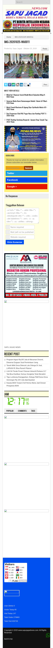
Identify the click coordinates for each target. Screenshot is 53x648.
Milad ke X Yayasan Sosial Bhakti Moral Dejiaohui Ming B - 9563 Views (26, 96)
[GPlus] (43, 644)
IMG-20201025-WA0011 (17, 42)
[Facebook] (39, 644)
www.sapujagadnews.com (28, 630)
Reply (45, 49)
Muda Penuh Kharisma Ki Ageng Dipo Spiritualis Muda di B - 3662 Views (27, 108)
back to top (8, 639)
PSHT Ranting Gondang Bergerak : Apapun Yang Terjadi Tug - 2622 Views (27, 121)
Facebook (12, 180)
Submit (28, 168)
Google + (12, 186)
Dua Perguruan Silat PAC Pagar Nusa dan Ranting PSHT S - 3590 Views (27, 114)
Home (9, 37)
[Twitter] (35, 644)
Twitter (10, 173)
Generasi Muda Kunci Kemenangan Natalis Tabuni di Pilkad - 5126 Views (27, 102)
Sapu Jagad (17, 49)
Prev (45, 85)
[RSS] (47, 644)
